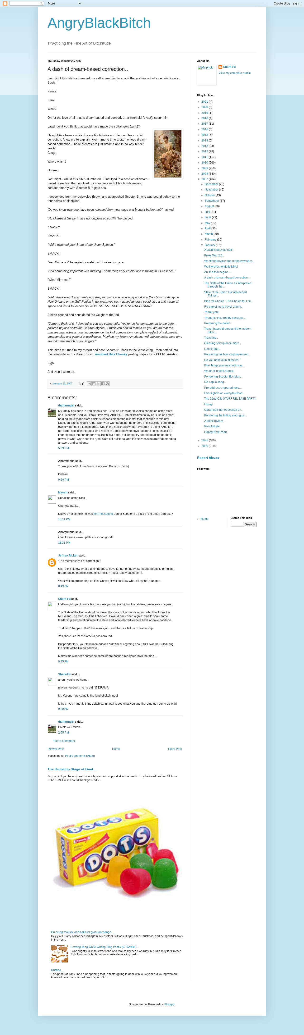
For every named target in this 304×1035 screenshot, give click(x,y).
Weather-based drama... (219, 371)
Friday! (208, 404)
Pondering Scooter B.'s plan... (223, 376)
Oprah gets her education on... (223, 409)
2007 (205, 179)
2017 (205, 123)
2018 (205, 118)
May (208, 223)
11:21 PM (64, 542)
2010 (205, 162)
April (208, 228)
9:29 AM (63, 709)
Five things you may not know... (224, 365)
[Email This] (89, 383)
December (212, 184)
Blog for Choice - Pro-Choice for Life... (228, 301)
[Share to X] (98, 383)
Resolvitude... (213, 426)
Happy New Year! (215, 432)
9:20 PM (63, 479)
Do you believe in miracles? (222, 360)
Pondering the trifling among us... (225, 415)
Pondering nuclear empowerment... (227, 354)
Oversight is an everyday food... (224, 393)
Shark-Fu (64, 599)
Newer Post (56, 749)
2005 (205, 446)
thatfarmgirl (66, 405)
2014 (205, 140)
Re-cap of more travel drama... (223, 306)
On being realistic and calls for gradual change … (83, 932)
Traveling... (211, 337)
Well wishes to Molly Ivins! (221, 266)
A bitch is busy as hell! (218, 249)
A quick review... (214, 421)
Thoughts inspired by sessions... (225, 317)
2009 (205, 168)
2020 (205, 107)
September (212, 200)
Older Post (175, 749)
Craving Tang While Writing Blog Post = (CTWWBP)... (105, 947)
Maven (62, 492)
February (211, 239)
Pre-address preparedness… (223, 387)
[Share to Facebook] (102, 383)
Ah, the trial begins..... (218, 272)
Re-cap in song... (215, 382)
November (212, 189)
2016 (205, 129)
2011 (205, 157)
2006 (205, 440)
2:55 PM (63, 732)
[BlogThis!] (93, 383)
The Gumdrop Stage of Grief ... (72, 769)
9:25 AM (63, 661)
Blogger (169, 1004)
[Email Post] (81, 383)
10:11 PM (64, 519)
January (210, 245)
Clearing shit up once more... (222, 343)
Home (116, 749)
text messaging (103, 513)
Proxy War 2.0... (214, 255)
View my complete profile (234, 73)
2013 (205, 146)
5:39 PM (63, 448)
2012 (205, 151)
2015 (205, 135)
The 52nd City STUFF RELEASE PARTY (230, 398)
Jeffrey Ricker (68, 555)
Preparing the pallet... (218, 323)
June (208, 217)
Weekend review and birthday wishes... (229, 261)
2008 (205, 173)
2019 (205, 112)
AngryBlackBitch (99, 23)
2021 (205, 101)
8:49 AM (63, 586)
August (209, 206)
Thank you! (211, 312)
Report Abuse (208, 458)
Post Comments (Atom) (80, 755)
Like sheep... (212, 349)
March (209, 234)
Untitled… (57, 970)
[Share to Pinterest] (107, 383)
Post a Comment (64, 741)
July (208, 212)
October (210, 195)
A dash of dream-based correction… (227, 277)
